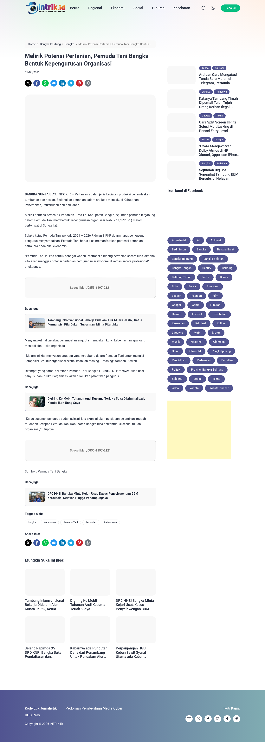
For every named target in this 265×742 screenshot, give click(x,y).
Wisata (194, 388)
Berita (74, 8)
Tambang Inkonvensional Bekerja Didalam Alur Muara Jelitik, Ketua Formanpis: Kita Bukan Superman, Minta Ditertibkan (95, 322)
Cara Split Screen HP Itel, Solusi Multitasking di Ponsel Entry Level (218, 126)
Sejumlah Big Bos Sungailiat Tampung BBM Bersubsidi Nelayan (218, 174)
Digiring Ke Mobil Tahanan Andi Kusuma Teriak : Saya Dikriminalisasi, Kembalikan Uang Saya (96, 401)
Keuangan (178, 323)
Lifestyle (177, 332)
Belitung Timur (181, 277)
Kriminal (200, 323)
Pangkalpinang (221, 351)
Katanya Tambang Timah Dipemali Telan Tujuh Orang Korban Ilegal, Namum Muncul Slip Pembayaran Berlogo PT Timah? (218, 102)
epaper (176, 296)
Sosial (138, 8)
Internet (197, 314)
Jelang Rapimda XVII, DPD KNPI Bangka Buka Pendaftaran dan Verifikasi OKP (43, 652)
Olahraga (219, 342)
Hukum (176, 314)
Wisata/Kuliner (219, 388)
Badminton (179, 249)
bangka (32, 522)
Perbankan (203, 360)
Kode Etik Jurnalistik (41, 708)
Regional (95, 8)
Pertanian (91, 522)
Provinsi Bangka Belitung (207, 369)
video (175, 388)
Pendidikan (179, 360)
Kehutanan (50, 522)
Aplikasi (219, 67)
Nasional (196, 342)
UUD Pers (32, 715)
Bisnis (224, 277)
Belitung (227, 268)
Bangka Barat (225, 249)
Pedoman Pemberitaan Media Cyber (94, 708)
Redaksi (230, 8)
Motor (216, 332)
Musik (176, 342)
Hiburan (158, 8)
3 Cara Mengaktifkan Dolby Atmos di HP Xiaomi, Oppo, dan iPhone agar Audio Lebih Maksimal (219, 150)
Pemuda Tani (70, 522)
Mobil (197, 332)
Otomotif (195, 351)
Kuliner (221, 323)
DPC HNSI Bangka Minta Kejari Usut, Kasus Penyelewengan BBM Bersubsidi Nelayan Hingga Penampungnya (93, 496)
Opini (175, 351)
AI (198, 240)
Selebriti (177, 379)
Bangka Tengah (181, 268)
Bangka (206, 91)
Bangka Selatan (213, 259)
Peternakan (110, 522)
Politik (176, 369)
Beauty (206, 268)
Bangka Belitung (182, 259)
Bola (175, 286)
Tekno (205, 67)
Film (215, 296)
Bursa (192, 286)
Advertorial (179, 240)
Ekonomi (118, 8)
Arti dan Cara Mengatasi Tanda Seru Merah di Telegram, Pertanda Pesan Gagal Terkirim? (218, 79)
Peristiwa (222, 91)
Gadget (206, 115)
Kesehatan (181, 8)
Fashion (196, 296)
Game (195, 305)
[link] (28, 83)
